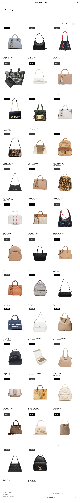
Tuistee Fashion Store (11, 501)
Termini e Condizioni (8, 492)
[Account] (74, 2)
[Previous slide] (5, 41)
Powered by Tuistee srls (21, 501)
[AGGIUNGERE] (49, 54)
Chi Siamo (5, 494)
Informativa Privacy (8, 497)
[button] (68, 23)
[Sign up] (75, 497)
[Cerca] (5, 2)
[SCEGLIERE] (49, 334)
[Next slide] (24, 41)
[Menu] (2, 2)
